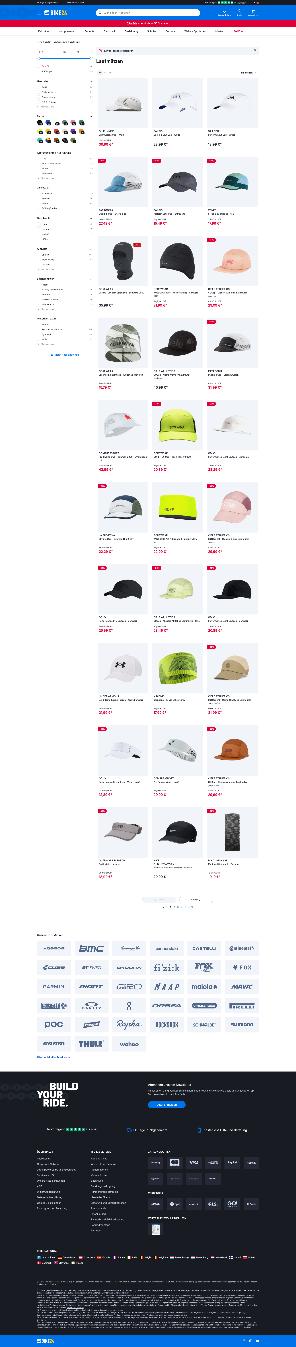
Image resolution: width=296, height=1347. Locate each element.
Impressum (43, 1158)
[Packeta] (251, 1204)
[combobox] (233, 72)
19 (192, 907)
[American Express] (213, 1163)
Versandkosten (99, 1175)
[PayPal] (232, 1163)
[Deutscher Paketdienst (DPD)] (175, 1204)
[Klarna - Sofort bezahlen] (251, 1163)
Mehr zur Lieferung (75, 1307)
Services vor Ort (46, 1175)
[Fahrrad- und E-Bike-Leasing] (213, 1179)
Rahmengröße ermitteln (104, 1191)
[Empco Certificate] (155, 1229)
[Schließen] (255, 50)
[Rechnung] (155, 1163)
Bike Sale (132, 23)
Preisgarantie (98, 1208)
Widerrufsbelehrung (48, 1191)
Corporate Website (48, 1164)
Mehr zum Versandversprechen (172, 1315)
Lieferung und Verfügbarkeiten (108, 1202)
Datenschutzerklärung (49, 1197)
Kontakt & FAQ (99, 1158)
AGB (39, 1186)
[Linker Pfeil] (101, 103)
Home (39, 42)
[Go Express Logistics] (232, 1204)
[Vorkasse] (175, 1179)
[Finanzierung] (194, 1179)
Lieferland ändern (121, 1293)
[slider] (38, 58)
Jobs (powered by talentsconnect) (56, 1169)
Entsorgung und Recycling (52, 1208)
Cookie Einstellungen (49, 1202)
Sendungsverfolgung (103, 1186)
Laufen (48, 42)
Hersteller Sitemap (101, 1197)
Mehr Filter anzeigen (67, 354)
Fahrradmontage (100, 1224)
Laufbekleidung (60, 42)
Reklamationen (99, 1169)
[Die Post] (194, 1204)
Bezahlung (97, 1180)
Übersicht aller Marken (52, 1057)
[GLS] (213, 1204)
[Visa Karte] (194, 1163)
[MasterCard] (175, 1163)
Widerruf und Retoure (103, 1164)
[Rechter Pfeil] (145, 103)
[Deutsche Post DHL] (155, 1204)
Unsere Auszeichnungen (51, 1180)
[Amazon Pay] (155, 1179)
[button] (64, 81)
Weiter (194, 900)
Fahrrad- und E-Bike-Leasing (107, 1219)
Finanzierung (98, 1213)
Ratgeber (96, 1230)
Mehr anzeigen (47, 107)
